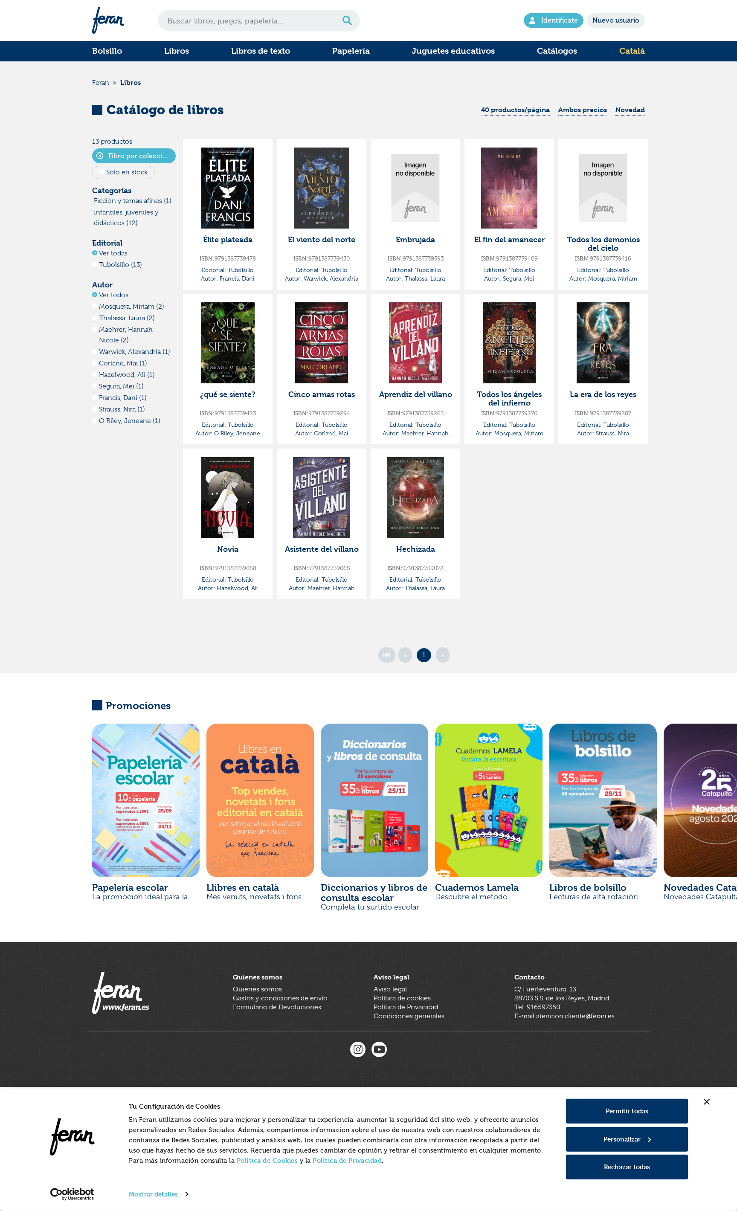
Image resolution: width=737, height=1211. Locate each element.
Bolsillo (107, 51)
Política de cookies (402, 998)
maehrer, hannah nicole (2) (126, 335)
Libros (176, 51)
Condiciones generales (409, 1016)
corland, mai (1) (123, 363)
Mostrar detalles (153, 1194)
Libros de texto (260, 51)
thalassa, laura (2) (127, 318)
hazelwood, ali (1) (127, 375)
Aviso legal (390, 989)
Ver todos (113, 295)
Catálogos (557, 51)
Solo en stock (127, 172)
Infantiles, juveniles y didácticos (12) (126, 218)
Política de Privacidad (347, 1160)
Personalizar (622, 1139)
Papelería (351, 51)
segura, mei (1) (121, 386)
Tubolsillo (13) (120, 265)
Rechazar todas (627, 1167)
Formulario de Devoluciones (277, 1007)
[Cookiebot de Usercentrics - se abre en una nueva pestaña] (72, 1194)
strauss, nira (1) (122, 409)
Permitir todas (627, 1111)
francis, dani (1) (123, 398)
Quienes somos (257, 989)
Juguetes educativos (453, 51)
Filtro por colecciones (141, 156)
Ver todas (113, 253)
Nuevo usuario (615, 20)
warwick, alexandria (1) (134, 352)
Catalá (632, 51)
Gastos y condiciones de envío (280, 998)
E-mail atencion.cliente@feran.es (564, 1016)
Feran (100, 83)
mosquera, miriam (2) (131, 306)
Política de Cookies (267, 1160)
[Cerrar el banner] (707, 1102)
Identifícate (559, 20)
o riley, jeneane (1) (129, 421)
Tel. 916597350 (537, 1007)
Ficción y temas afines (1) (132, 201)
